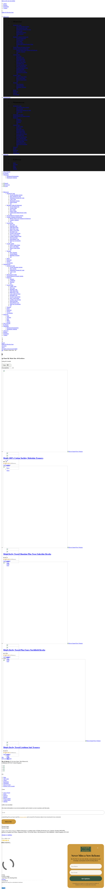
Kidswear (5, 154)
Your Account (6, 784)
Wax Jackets (19, 109)
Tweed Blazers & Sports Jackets (21, 47)
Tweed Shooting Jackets (22, 26)
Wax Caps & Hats (21, 66)
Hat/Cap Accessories (21, 72)
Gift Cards (6, 779)
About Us (5, 330)
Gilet (14, 163)
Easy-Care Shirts (20, 78)
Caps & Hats (16, 54)
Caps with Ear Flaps (21, 134)
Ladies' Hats (19, 126)
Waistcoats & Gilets (18, 114)
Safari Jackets (19, 34)
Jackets (15, 169)
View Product (79, 451)
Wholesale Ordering (12, 177)
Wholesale (6, 174)
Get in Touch (6, 792)
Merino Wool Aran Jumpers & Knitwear (26, 50)
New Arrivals (6, 172)
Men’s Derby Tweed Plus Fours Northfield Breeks (24, 650)
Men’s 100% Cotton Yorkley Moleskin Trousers (23, 458)
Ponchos (18, 122)
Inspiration (6, 6)
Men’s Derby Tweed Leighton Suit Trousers (21, 747)
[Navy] (56, 456)
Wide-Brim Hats (20, 59)
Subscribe (8, 822)
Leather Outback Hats (22, 68)
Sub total (2, 880)
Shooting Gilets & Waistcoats (20, 37)
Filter (4, 365)
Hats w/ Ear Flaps (21, 62)
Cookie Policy (7, 800)
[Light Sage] (56, 552)
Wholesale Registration (13, 176)
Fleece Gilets (19, 43)
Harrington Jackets (21, 32)
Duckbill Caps (20, 63)
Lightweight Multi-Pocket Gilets (24, 44)
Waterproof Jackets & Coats (23, 29)
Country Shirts (17, 75)
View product (6, 465)
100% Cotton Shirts (21, 76)
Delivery (5, 795)
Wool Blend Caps (21, 71)
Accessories (16, 94)
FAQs (4, 794)
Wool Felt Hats (20, 69)
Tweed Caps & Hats (21, 65)
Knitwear (15, 117)
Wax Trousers (20, 84)
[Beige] (56, 453)
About (5, 3)
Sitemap (5, 801)
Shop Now (3, 879)
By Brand (5, 173)
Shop (4, 777)
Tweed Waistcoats (21, 38)
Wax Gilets (19, 41)
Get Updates (86, 878)
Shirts (14, 167)
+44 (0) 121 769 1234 (5, 758)
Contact (5, 8)
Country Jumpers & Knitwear (20, 48)
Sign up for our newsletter (8, 1)
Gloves (15, 93)
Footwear (15, 91)
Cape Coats (19, 31)
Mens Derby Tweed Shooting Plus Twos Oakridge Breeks (27, 554)
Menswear (6, 16)
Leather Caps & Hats (21, 140)
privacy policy (23, 817)
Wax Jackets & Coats (21, 28)
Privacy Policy (7, 798)
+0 (7, 460)
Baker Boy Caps (20, 60)
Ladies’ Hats (13, 286)
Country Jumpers (20, 51)
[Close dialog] (98, 848)
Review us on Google (9, 786)
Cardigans (19, 120)
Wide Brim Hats (20, 131)
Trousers (15, 82)
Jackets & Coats (17, 25)
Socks (14, 90)
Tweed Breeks (20, 85)
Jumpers (18, 119)
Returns (5, 5)
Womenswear (6, 97)
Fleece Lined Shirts (21, 79)
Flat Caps (18, 56)
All (17, 35)
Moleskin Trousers (21, 87)
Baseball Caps (20, 57)
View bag (2, 888)
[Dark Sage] (56, 549)
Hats (14, 166)
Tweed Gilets (19, 40)
